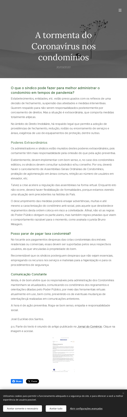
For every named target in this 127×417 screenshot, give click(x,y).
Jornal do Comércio (89, 326)
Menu (120, 10)
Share (18, 381)
